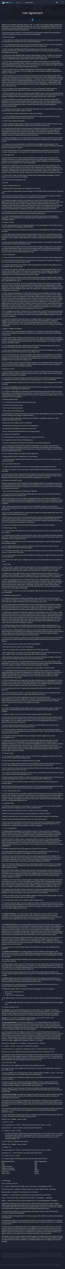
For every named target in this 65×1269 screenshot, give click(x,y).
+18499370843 (29, 2)
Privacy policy (57, 1264)
